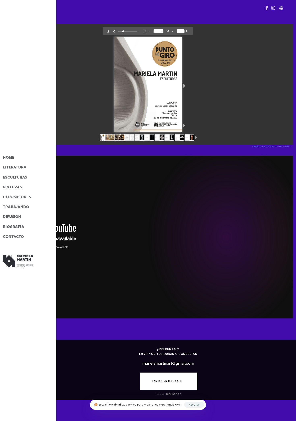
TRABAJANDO (16, 207)
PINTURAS (12, 187)
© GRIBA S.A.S (173, 394)
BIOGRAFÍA (13, 227)
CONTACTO (13, 236)
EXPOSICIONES (17, 197)
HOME (8, 157)
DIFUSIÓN (12, 217)
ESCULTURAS (15, 177)
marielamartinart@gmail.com (168, 363)
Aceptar (194, 404)
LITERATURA (15, 167)
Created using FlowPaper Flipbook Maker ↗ (272, 146)
